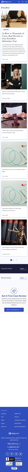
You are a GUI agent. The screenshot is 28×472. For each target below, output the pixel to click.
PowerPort (5, 29)
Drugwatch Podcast (20, 420)
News (2, 420)
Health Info (18, 413)
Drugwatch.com (6, 2)
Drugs (2, 423)
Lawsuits (3, 413)
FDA (2, 417)
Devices (17, 417)
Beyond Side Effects (20, 426)
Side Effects (18, 423)
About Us (3, 426)
